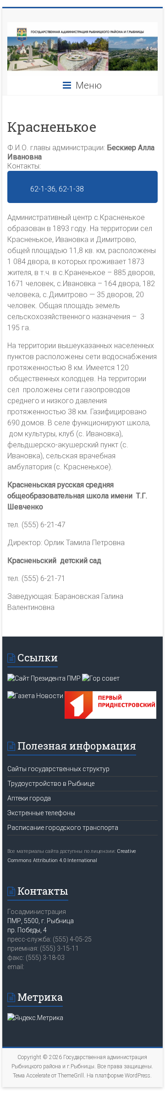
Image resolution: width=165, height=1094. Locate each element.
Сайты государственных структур (58, 769)
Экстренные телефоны (41, 813)
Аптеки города (29, 798)
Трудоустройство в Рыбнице (50, 783)
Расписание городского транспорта (62, 827)
